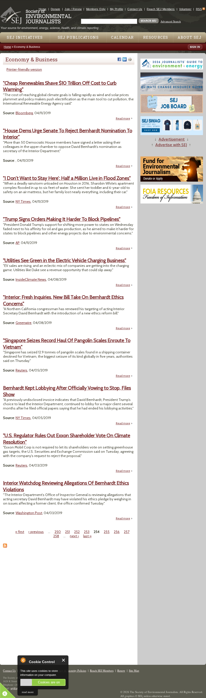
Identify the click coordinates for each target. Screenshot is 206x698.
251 (67, 531)
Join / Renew (73, 9)
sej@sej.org (16, 688)
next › (74, 536)
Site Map (134, 670)
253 (86, 531)
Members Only (96, 9)
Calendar (122, 37)
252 (77, 531)
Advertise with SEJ (171, 144)
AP (17, 242)
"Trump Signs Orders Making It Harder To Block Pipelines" (61, 219)
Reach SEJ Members (161, 9)
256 (117, 531)
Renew (121, 670)
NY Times (23, 201)
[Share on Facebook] (119, 59)
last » (87, 536)
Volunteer (185, 9)
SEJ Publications (78, 37)
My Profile (116, 9)
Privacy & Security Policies (70, 670)
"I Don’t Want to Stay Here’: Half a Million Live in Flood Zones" (67, 178)
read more (28, 692)
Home (42, 9)
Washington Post (29, 513)
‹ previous (36, 531)
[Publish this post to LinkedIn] (125, 59)
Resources (155, 37)
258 (56, 536)
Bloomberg (24, 113)
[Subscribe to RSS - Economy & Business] (5, 546)
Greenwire (23, 322)
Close (63, 660)
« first (19, 531)
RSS (199, 9)
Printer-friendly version (24, 69)
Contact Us (134, 9)
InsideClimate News (31, 279)
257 (126, 531)
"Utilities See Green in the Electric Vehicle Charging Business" (64, 260)
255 (107, 531)
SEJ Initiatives (25, 37)
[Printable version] (130, 59)
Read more (124, 119)
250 (58, 531)
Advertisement (172, 139)
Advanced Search (171, 21)
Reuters (21, 370)
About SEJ (189, 37)
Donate (55, 9)
